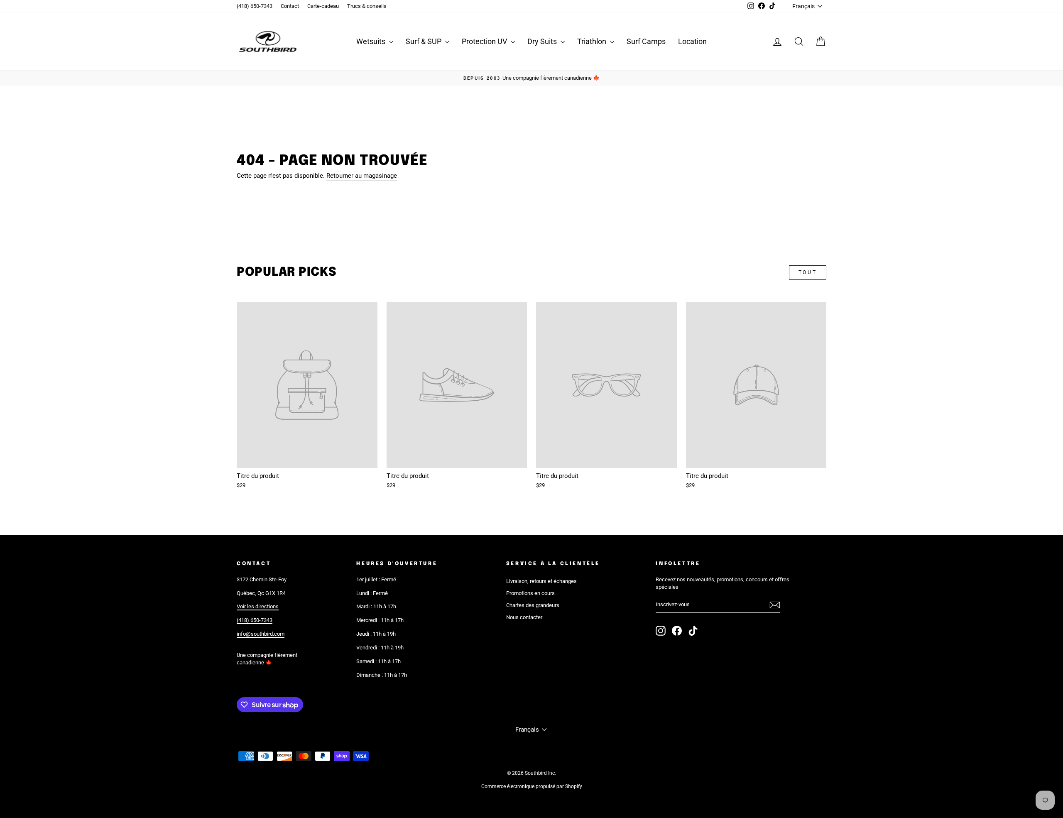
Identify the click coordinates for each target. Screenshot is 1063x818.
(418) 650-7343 (254, 6)
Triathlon (592, 41)
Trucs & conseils (367, 6)
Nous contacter (524, 617)
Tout (807, 272)
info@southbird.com (260, 634)
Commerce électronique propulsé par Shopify (531, 786)
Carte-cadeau (323, 6)
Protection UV (485, 41)
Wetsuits (371, 41)
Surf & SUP (424, 41)
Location (692, 41)
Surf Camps (646, 41)
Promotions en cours (530, 593)
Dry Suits (542, 41)
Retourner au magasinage (361, 175)
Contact (290, 6)
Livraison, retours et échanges (541, 581)
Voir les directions (258, 606)
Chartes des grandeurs (532, 605)
